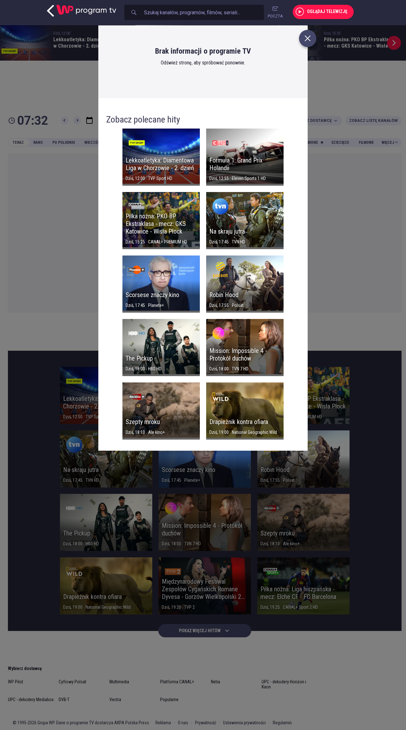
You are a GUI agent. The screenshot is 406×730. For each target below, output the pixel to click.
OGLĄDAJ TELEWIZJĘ (327, 11)
